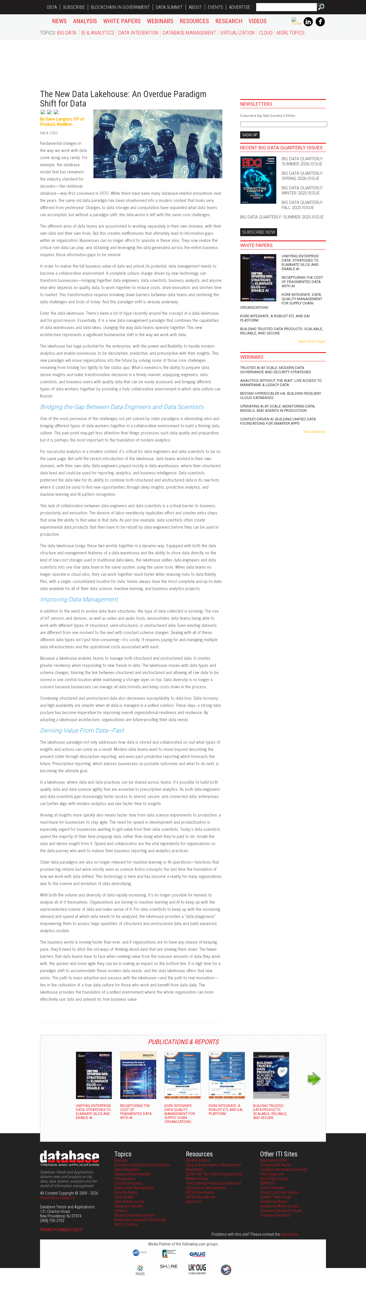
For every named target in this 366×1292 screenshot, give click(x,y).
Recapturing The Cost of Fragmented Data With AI (302, 281)
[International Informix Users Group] (169, 1257)
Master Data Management (134, 1215)
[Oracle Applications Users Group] (197, 1257)
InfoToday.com (272, 1174)
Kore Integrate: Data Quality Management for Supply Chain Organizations (281, 301)
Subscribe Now (258, 232)
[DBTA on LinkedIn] (308, 25)
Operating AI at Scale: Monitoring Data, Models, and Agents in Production (277, 408)
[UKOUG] (197, 1273)
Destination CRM (273, 1160)
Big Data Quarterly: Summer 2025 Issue (282, 217)
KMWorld (267, 1183)
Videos (257, 21)
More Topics (291, 33)
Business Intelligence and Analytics (142, 1165)
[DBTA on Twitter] (297, 24)
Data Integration (138, 33)
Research (228, 21)
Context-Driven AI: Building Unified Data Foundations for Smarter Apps (278, 421)
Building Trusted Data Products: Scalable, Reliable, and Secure (281, 331)
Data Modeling (125, 1192)
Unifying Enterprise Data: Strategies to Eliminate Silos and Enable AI (300, 262)
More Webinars (315, 432)
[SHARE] (168, 1267)
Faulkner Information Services (283, 1169)
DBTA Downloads (200, 1192)
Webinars (160, 21)
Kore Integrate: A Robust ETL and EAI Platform (275, 318)
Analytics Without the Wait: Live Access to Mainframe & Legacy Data (281, 382)
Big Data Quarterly (74, 61)
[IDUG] (140, 1255)
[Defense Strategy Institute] (226, 1274)
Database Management (189, 33)
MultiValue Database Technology (140, 1219)
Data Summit (169, 7)
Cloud (265, 33)
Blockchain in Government (120, 7)
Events (215, 7)
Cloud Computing (128, 1183)
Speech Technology (275, 1197)
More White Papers (312, 342)
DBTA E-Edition (198, 1160)
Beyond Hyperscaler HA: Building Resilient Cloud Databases (280, 395)
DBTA (52, 7)
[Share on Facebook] (56, 115)
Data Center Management (134, 1187)
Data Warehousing (129, 1201)
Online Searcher (272, 1187)
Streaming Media (273, 1201)
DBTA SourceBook (200, 1197)
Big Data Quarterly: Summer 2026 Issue (302, 161)
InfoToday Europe (274, 1178)
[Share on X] (43, 115)
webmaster (289, 1234)
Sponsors (194, 1201)
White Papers (122, 21)
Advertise (239, 7)
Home (43, 20)
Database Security (128, 1206)
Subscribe (74, 7)
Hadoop (120, 1210)
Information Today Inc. (58, 1197)
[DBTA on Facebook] (320, 25)
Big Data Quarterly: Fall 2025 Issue (302, 205)
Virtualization (237, 33)
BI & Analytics (97, 33)
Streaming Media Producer (281, 1210)
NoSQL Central (126, 1224)
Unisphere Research (275, 1215)
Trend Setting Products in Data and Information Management (213, 1185)
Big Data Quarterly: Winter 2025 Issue (302, 190)
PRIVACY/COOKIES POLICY (61, 1229)
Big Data (66, 33)
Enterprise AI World (275, 1165)
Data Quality (124, 1197)
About (195, 7)
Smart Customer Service (279, 1192)
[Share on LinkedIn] (50, 115)
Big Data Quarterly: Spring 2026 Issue (302, 176)
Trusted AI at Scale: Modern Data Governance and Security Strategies (275, 370)
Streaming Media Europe (279, 1206)
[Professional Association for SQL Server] (140, 1275)
